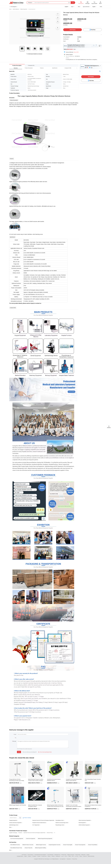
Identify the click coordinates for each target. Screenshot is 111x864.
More (10, 850)
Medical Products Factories (27, 844)
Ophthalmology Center (13, 825)
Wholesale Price (57, 854)
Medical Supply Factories (41, 844)
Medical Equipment (23, 9)
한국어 (66, 856)
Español (29, 856)
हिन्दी (72, 856)
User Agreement (62, 858)
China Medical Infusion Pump (16, 847)
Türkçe (80, 856)
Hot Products (24, 854)
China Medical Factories (15, 844)
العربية (62, 856)
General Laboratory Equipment (15, 822)
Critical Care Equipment (30, 838)
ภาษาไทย (76, 856)
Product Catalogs (27, 817)
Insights (88, 854)
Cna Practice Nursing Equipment (16, 838)
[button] (74, 68)
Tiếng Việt (85, 856)
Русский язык (44, 856)
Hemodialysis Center (59, 820)
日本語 (69, 856)
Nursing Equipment (32, 9)
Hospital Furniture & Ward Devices (39, 822)
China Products (30, 854)
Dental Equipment (82, 822)
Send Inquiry (72, 29)
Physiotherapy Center (59, 825)
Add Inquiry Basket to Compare (35, 53)
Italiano (49, 856)
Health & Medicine (16, 9)
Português (34, 856)
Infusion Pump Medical (92, 844)
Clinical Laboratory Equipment (85, 820)
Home (10, 9)
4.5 (86, 67)
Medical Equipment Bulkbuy (40, 847)
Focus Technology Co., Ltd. (47, 858)
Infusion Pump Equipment (80, 844)
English (25, 856)
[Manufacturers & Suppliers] (16, 2)
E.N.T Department (36, 825)
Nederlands (58, 856)
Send (19, 752)
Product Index (77, 854)
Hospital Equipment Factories (54, 844)
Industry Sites (63, 854)
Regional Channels (70, 854)
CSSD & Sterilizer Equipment (84, 825)
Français (38, 856)
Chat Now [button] (93, 29)
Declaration (69, 858)
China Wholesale (50, 854)
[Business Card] (99, 71)
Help (79, 6)
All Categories (13, 6)
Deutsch (53, 856)
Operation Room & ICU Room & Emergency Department (43, 820)
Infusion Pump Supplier (67, 844)
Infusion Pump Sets (28, 847)
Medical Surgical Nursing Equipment (45, 838)
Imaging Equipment (13, 820)
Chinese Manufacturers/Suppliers (40, 854)
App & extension (86, 6)
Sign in (100, 3)
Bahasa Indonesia (91, 856)
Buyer (72, 6)
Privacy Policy (74, 858)
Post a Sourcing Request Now (45, 752)
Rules (101, 6)
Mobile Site (83, 854)
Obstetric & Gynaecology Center (61, 822)
